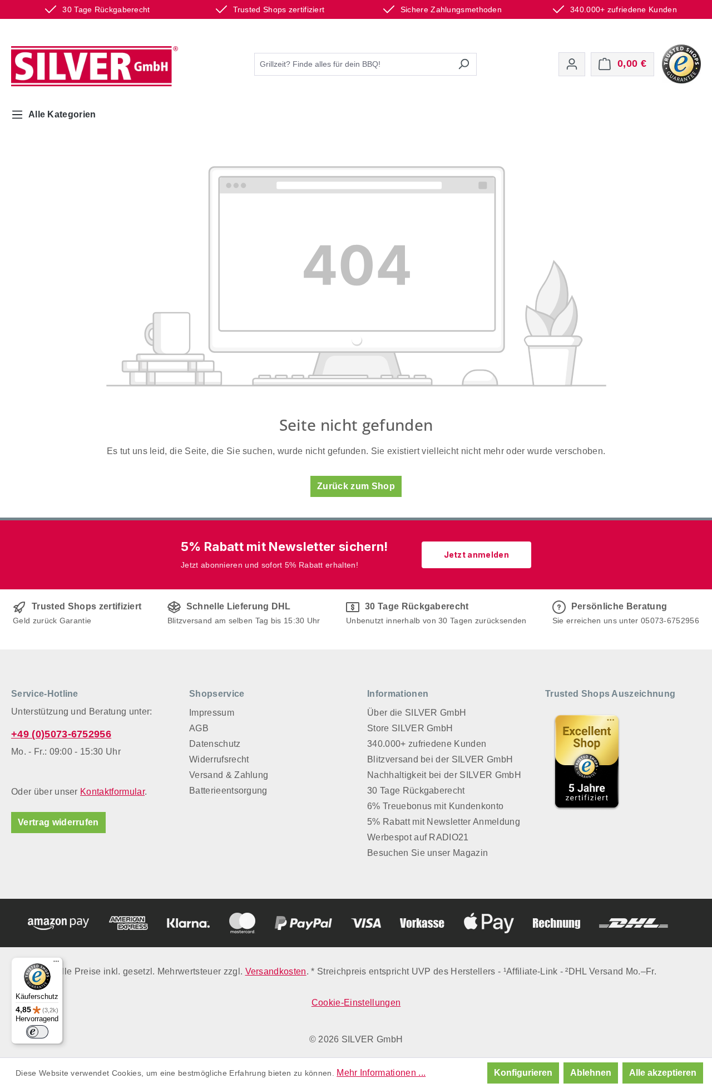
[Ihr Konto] (571, 64)
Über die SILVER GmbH (416, 712)
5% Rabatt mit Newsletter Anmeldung (443, 821)
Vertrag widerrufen (58, 822)
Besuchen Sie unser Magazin (427, 853)
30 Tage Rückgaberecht (416, 790)
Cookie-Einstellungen (356, 1002)
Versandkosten (275, 971)
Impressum (211, 712)
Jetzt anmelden (476, 554)
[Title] (587, 761)
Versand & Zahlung (228, 775)
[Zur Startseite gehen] (94, 66)
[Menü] (56, 964)
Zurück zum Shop (356, 486)
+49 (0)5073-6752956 (61, 734)
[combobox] (352, 64)
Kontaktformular (112, 791)
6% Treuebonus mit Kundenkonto (435, 806)
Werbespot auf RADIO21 (418, 837)
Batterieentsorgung (228, 790)
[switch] (37, 1031)
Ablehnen (590, 1072)
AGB (199, 728)
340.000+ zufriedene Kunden (426, 744)
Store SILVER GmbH (410, 728)
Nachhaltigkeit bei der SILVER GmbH (444, 775)
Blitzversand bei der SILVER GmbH (440, 759)
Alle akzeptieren (662, 1072)
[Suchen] (464, 64)
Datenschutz (215, 744)
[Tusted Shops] (681, 63)
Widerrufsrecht (219, 759)
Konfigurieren (523, 1072)
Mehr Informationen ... (381, 1072)
